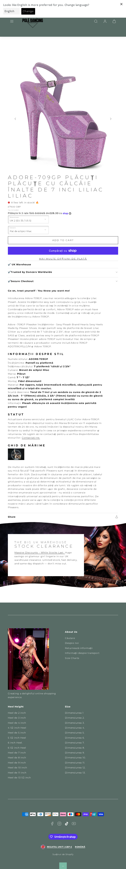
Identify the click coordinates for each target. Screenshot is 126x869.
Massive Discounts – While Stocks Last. (39, 552)
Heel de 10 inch (17, 767)
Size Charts (72, 658)
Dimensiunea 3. (75, 722)
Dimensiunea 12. (75, 767)
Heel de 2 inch (17, 712)
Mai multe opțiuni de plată (63, 258)
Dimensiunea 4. (75, 727)
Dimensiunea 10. (75, 757)
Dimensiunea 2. (75, 717)
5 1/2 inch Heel (17, 737)
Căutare (70, 638)
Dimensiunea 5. (75, 732)
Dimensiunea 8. (75, 747)
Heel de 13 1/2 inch (19, 777)
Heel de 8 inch (17, 757)
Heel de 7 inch (17, 752)
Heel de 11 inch (17, 772)
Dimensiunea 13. (75, 772)
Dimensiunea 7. (74, 742)
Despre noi (72, 643)
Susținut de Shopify (63, 854)
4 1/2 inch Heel (17, 727)
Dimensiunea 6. (75, 737)
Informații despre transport (82, 653)
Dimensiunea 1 (74, 712)
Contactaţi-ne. (31, 437)
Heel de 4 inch (17, 722)
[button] (12, 21)
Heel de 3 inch (17, 717)
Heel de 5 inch (17, 732)
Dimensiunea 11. (75, 762)
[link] (105, 21)
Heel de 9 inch (17, 762)
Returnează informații (79, 648)
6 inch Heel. (15, 742)
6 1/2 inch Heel (17, 747)
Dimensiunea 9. (75, 752)
